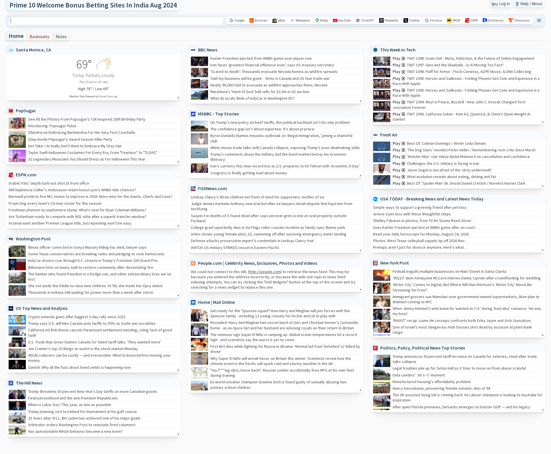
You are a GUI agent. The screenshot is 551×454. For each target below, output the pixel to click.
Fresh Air (388, 135)
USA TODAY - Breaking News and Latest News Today (432, 199)
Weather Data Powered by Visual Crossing (93, 96)
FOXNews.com (212, 188)
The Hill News (29, 383)
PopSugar (26, 110)
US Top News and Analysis (41, 308)
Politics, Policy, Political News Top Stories (422, 348)
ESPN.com (26, 174)
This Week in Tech (398, 50)
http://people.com (265, 271)
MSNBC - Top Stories (218, 114)
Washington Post (33, 239)
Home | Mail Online (216, 302)
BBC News (207, 50)
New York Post (394, 263)
